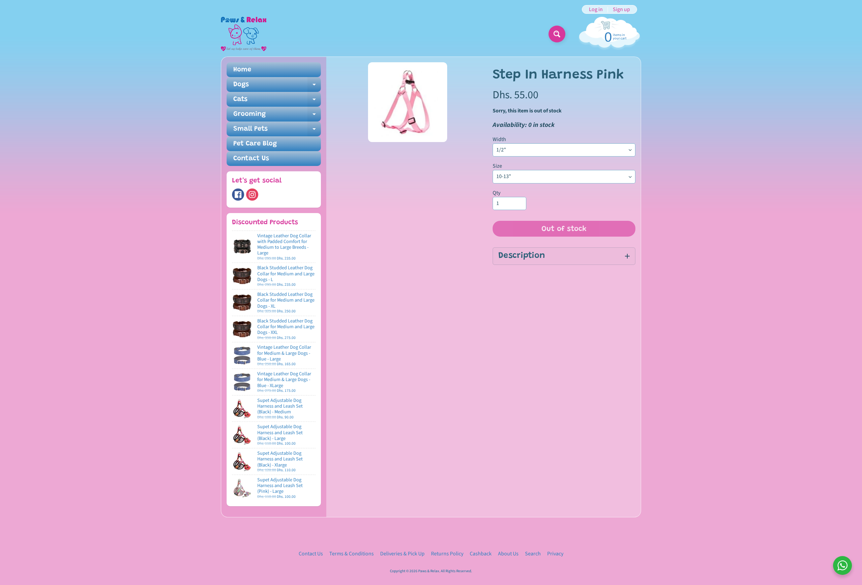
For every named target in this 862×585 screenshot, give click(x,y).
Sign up (621, 9)
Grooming (277, 116)
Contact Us (251, 158)
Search (533, 553)
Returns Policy (447, 553)
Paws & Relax (428, 571)
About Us (508, 553)
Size (497, 166)
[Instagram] (252, 194)
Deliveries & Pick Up (402, 553)
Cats (277, 101)
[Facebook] (238, 194)
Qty (496, 193)
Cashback (481, 553)
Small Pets (277, 131)
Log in (596, 9)
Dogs (277, 86)
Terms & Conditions (351, 553)
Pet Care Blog (255, 143)
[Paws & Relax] (243, 34)
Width (499, 139)
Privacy (555, 553)
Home (242, 69)
